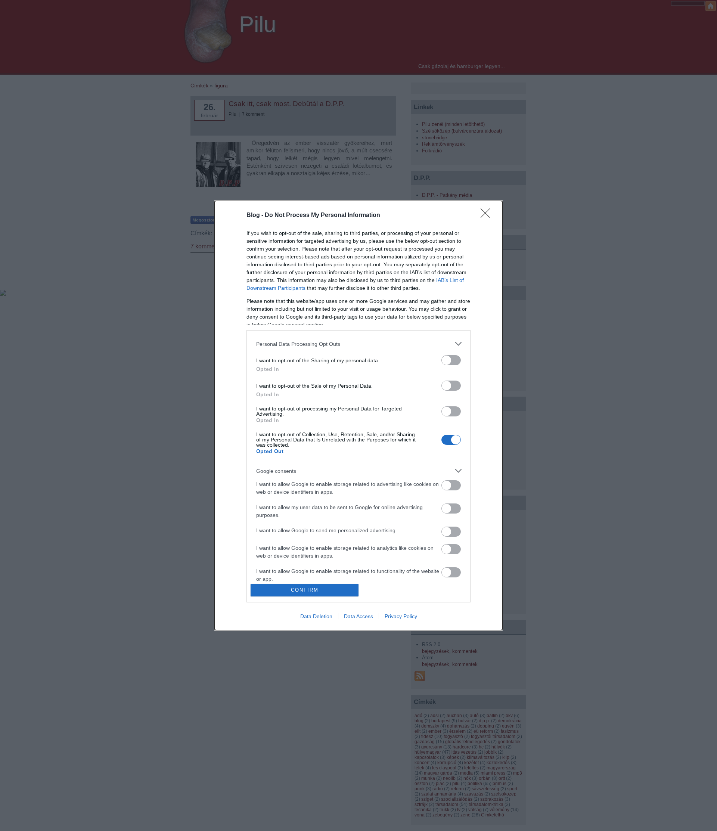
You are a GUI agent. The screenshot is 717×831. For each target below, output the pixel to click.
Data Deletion (316, 616)
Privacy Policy (401, 616)
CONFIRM (305, 590)
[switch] (451, 360)
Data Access (358, 616)
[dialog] (358, 415)
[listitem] (358, 344)
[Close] (488, 215)
